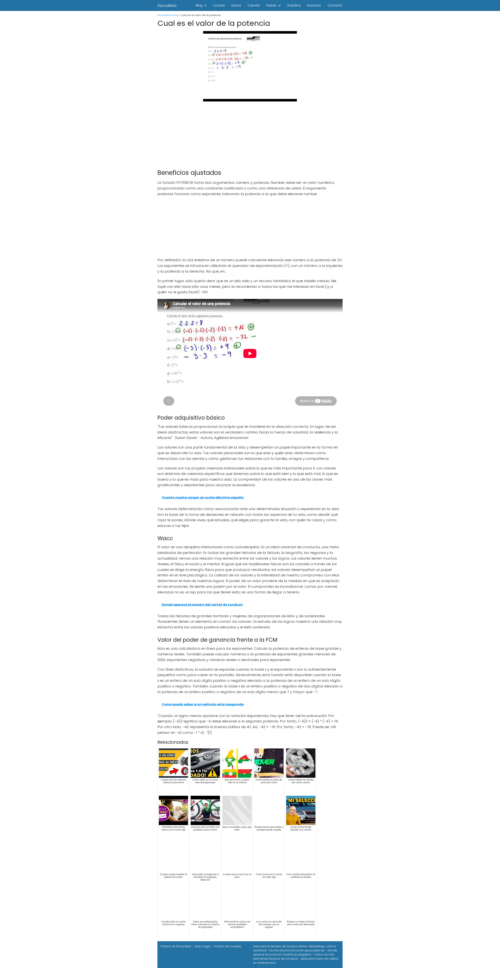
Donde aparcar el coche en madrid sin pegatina (295, 952)
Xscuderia (167, 5)
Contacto (335, 5)
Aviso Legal (202, 946)
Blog (199, 5)
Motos (236, 5)
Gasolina (294, 5)
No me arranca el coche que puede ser (297, 950)
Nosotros (314, 5)
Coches (219, 5)
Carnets (254, 5)
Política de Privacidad (176, 946)
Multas (271, 5)
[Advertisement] (250, 133)
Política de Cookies (227, 946)
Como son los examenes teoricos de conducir (293, 957)
